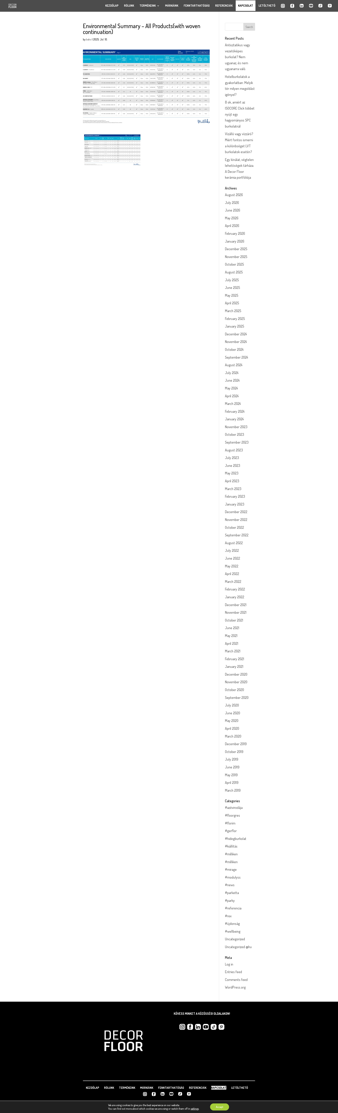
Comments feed (236, 979)
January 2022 (234, 597)
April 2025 (232, 303)
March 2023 (233, 489)
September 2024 (236, 357)
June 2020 (232, 713)
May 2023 (231, 473)
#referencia (233, 908)
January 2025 (234, 326)
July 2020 (232, 705)
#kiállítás (231, 846)
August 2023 (234, 450)
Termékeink (147, 5)
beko (88, 39)
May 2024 (231, 388)
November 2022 (236, 519)
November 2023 (236, 427)
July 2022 (232, 550)
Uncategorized (235, 939)
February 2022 (235, 589)
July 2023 (232, 458)
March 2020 (233, 736)
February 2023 (235, 496)
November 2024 (236, 341)
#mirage (231, 869)
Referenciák (224, 5)
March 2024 (233, 403)
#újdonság (232, 923)
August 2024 (234, 365)
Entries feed (233, 972)
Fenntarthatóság (197, 5)
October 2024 (234, 349)
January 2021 (234, 666)
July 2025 (232, 280)
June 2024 (232, 380)
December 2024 (236, 334)
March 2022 (233, 581)
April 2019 (231, 782)
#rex (228, 916)
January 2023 (234, 504)
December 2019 (236, 744)
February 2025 (235, 318)
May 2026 (231, 218)
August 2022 (234, 543)
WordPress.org (235, 987)
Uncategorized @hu (238, 947)
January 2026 (234, 241)
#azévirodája (234, 807)
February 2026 (235, 233)
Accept (219, 1107)
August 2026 (234, 195)
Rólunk (129, 5)
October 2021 (234, 620)
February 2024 (235, 411)
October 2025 (234, 264)
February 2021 (234, 659)
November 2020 (236, 682)
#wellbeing (232, 931)
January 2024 (234, 419)
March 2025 (233, 311)
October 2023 (234, 434)
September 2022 (236, 535)
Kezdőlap (112, 5)
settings (195, 1108)
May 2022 (231, 566)
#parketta (232, 893)
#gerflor (231, 831)
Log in (229, 964)
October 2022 (234, 527)
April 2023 (232, 481)
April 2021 (231, 643)
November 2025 (236, 257)
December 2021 (235, 605)
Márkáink (171, 5)
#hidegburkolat (235, 838)
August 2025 (234, 272)
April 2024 (232, 396)
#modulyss (233, 877)
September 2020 (236, 697)
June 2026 (232, 210)
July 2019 (231, 759)
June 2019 (232, 767)
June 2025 (232, 287)
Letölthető (267, 5)
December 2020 (236, 674)
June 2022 (232, 558)
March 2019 (233, 790)
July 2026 (232, 202)
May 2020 (231, 720)
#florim (230, 823)
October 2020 (234, 690)
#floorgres (232, 815)
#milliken (231, 854)
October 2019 (234, 751)
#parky (230, 900)
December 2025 (236, 249)
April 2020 (232, 728)
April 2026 (232, 225)
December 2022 (236, 512)
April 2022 (232, 574)
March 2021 (232, 651)
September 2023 (237, 442)
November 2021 (235, 612)
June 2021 (232, 628)
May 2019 (231, 775)
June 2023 (232, 465)
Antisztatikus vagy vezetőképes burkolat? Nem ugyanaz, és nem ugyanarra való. (237, 57)
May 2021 (231, 635)
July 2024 (232, 373)
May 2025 (231, 295)
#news (230, 885)
